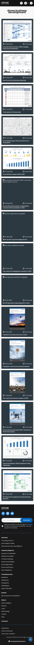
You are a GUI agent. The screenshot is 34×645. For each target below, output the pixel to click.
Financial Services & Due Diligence (11, 546)
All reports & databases (8, 553)
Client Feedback (6, 603)
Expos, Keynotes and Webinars (10, 596)
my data (29, 524)
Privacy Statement (7, 631)
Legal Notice (5, 628)
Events (3, 593)
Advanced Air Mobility (7, 562)
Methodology (5, 611)
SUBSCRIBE (26, 520)
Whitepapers (5, 586)
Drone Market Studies (7, 543)
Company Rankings (7, 559)
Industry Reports (7, 550)
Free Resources (6, 574)
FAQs (2, 617)
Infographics (5, 583)
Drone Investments (7, 567)
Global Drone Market (7, 556)
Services (4, 538)
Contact (4, 621)
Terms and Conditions (8, 634)
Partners (3, 606)
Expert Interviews (6, 588)
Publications (5, 580)
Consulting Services (7, 540)
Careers (3, 614)
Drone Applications (7, 564)
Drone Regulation (6, 570)
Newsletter (4, 577)
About (3, 600)
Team (3, 608)
